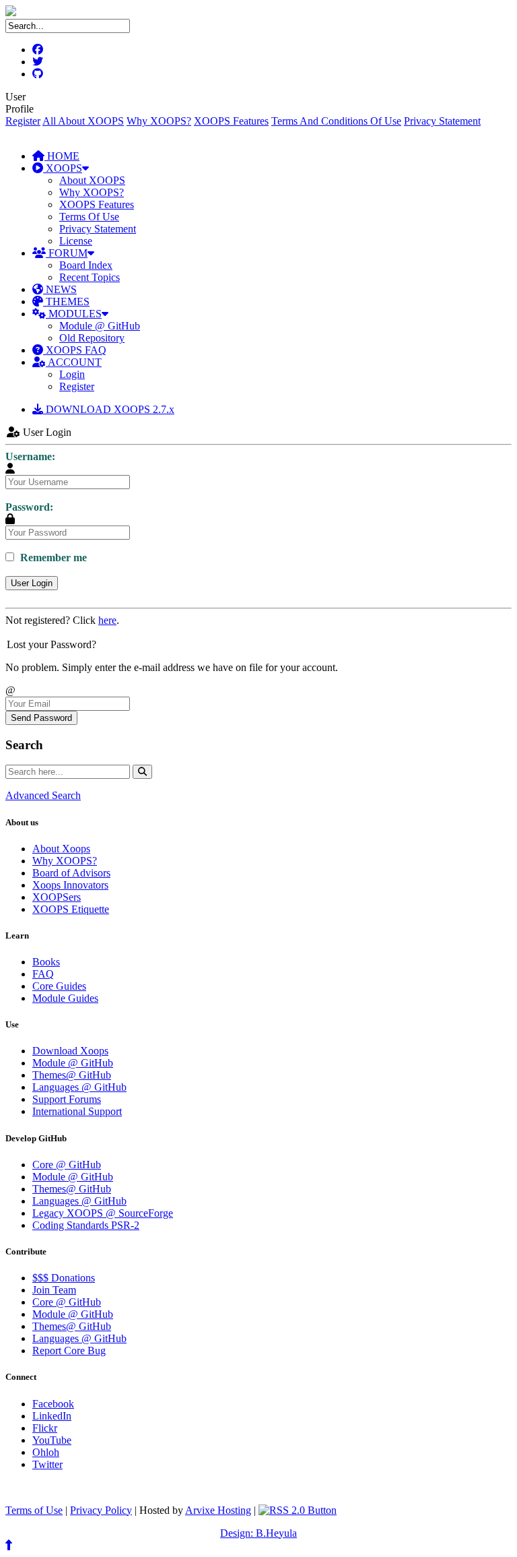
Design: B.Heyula (258, 1533)
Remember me (52, 557)
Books (46, 961)
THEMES (66, 301)
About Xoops (61, 848)
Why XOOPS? (159, 121)
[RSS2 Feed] (297, 1510)
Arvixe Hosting (218, 1510)
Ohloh (45, 1452)
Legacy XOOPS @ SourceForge (102, 1213)
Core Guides (59, 986)
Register (22, 121)
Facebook (53, 1403)
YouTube (51, 1440)
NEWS (60, 289)
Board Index (85, 265)
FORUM (67, 253)
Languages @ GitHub (79, 1087)
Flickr (44, 1428)
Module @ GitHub (99, 325)
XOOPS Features (231, 121)
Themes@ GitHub (71, 1075)
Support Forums (66, 1099)
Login (72, 374)
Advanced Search (43, 795)
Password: (29, 507)
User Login (32, 583)
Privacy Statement (442, 121)
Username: (30, 456)
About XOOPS (92, 180)
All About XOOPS (83, 121)
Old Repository (92, 338)
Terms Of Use (89, 216)
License (75, 241)
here (107, 620)
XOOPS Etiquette (70, 909)
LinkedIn (51, 1416)
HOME (61, 156)
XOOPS (62, 168)
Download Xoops (70, 1050)
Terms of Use (34, 1510)
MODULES (74, 313)
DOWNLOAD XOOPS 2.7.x (108, 409)
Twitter (47, 1464)
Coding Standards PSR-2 (85, 1225)
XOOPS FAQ (74, 350)
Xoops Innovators (70, 885)
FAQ (43, 974)
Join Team (54, 1290)
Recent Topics (89, 277)
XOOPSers (56, 897)
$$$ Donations (63, 1277)
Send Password (41, 718)
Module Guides (65, 998)
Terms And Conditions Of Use (336, 121)
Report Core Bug (69, 1350)
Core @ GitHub (66, 1164)
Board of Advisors (71, 873)
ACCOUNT (74, 362)
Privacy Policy (101, 1510)
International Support (77, 1111)
